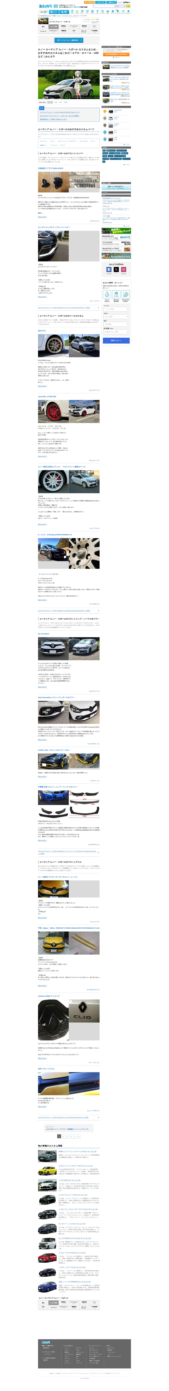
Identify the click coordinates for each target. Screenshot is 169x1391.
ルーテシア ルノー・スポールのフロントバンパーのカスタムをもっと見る (64, 307)
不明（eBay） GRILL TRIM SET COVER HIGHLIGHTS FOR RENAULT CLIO (69, 928)
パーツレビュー (74, 26)
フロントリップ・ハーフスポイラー (67, 141)
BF (56, 102)
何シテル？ (79, 1348)
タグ (77, 1358)
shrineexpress (118, 110)
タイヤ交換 (106, 159)
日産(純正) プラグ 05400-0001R (50, 168)
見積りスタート (116, 340)
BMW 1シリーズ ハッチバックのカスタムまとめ (78, 1151)
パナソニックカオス (116, 159)
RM (66, 102)
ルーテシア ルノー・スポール (70, 15)
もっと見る (127, 144)
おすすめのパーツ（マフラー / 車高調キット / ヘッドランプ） (67, 1129)
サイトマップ (116, 1373)
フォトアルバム (69, 1354)
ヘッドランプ (53, 145)
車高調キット (43, 145)
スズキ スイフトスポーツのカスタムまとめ (76, 1166)
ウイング (62, 145)
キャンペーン (126, 159)
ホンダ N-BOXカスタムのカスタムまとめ (75, 1238)
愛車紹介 (63, 26)
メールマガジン (111, 1352)
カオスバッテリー (121, 150)
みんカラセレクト (93, 1350)
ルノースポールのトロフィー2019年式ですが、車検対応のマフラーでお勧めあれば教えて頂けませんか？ (116, 219)
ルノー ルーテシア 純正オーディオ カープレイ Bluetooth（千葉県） (119, 79)
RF (61, 102)
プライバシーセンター (83, 1373)
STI (104, 161)
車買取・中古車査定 (94, 1360)
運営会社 (51, 1373)
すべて (51, 102)
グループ (67, 1358)
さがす (77, 1350)
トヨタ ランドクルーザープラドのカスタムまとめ (78, 1209)
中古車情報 (94, 31)
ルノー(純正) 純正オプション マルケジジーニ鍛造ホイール (61, 467)
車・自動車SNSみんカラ (44, 15)
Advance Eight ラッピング (49, 996)
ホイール (52, 141)
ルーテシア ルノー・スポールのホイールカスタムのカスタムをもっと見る (64, 610)
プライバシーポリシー (69, 1373)
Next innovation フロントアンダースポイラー (56, 697)
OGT (115, 131)
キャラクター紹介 (93, 1363)
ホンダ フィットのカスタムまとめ (72, 1224)
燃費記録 (63, 31)
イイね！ (67, 1360)
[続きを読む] (42, 217)
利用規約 (58, 1373)
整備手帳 (84, 26)
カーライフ (79, 1363)
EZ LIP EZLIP (43, 634)
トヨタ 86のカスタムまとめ (69, 1180)
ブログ (66, 1350)
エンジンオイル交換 (120, 156)
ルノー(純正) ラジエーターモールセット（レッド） (58, 877)
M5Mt (115, 138)
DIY (104, 150)
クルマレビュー (53, 31)
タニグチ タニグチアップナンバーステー (54, 227)
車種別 (54, 15)
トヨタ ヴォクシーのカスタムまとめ (73, 1195)
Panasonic (105, 153)
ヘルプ (120, 2)
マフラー (93, 141)
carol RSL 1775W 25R (47, 397)
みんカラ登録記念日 (114, 153)
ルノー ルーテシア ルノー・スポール (120, 65)
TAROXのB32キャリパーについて (112, 198)
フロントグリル (83, 141)
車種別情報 (46, 1348)
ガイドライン (94, 1373)
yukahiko (116, 124)
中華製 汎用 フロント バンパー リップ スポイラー (57, 787)
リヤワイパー (106, 206)
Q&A (74, 31)
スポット (67, 1356)
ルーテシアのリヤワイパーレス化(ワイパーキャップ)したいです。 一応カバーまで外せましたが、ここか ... (116, 210)
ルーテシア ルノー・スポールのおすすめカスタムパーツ (60, 112)
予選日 (105, 156)
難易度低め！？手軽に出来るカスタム (53, 119)
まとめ (77, 1360)
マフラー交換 (106, 216)
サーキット (67, 1363)
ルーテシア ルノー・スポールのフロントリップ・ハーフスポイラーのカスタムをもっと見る (67, 852)
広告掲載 (108, 1373)
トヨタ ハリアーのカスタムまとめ (72, 1267)
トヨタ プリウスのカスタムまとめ (72, 1253)
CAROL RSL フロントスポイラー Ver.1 (53, 750)
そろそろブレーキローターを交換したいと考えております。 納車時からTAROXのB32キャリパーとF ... (116, 200)
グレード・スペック (84, 31)
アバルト (110, 156)
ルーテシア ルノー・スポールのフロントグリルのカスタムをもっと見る (63, 1117)
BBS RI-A (42, 331)
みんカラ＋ (92, 1348)
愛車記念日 (125, 153)
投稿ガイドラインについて (114, 1356)
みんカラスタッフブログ (95, 1354)
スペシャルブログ (93, 1352)
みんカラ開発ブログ (94, 1356)
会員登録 (109, 1350)
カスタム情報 (53, 26)
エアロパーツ (43, 141)
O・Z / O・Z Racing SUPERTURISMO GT (55, 535)
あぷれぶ (116, 117)
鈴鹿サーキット (111, 150)
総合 (43, 26)
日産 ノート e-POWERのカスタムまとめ (75, 1282)
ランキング (43, 31)
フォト (94, 26)
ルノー (59, 15)
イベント (67, 1348)
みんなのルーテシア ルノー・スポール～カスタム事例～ (60, 116)
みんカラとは (110, 1348)
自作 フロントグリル (46, 1069)
